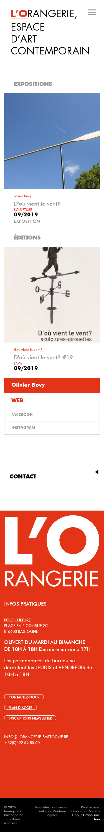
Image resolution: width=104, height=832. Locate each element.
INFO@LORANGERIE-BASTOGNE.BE (36, 736)
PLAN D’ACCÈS (20, 707)
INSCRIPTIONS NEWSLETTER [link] (30, 718)
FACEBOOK (22, 415)
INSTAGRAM (23, 428)
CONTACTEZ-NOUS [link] (24, 697)
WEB (17, 400)
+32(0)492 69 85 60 (22, 742)
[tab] (52, 60)
